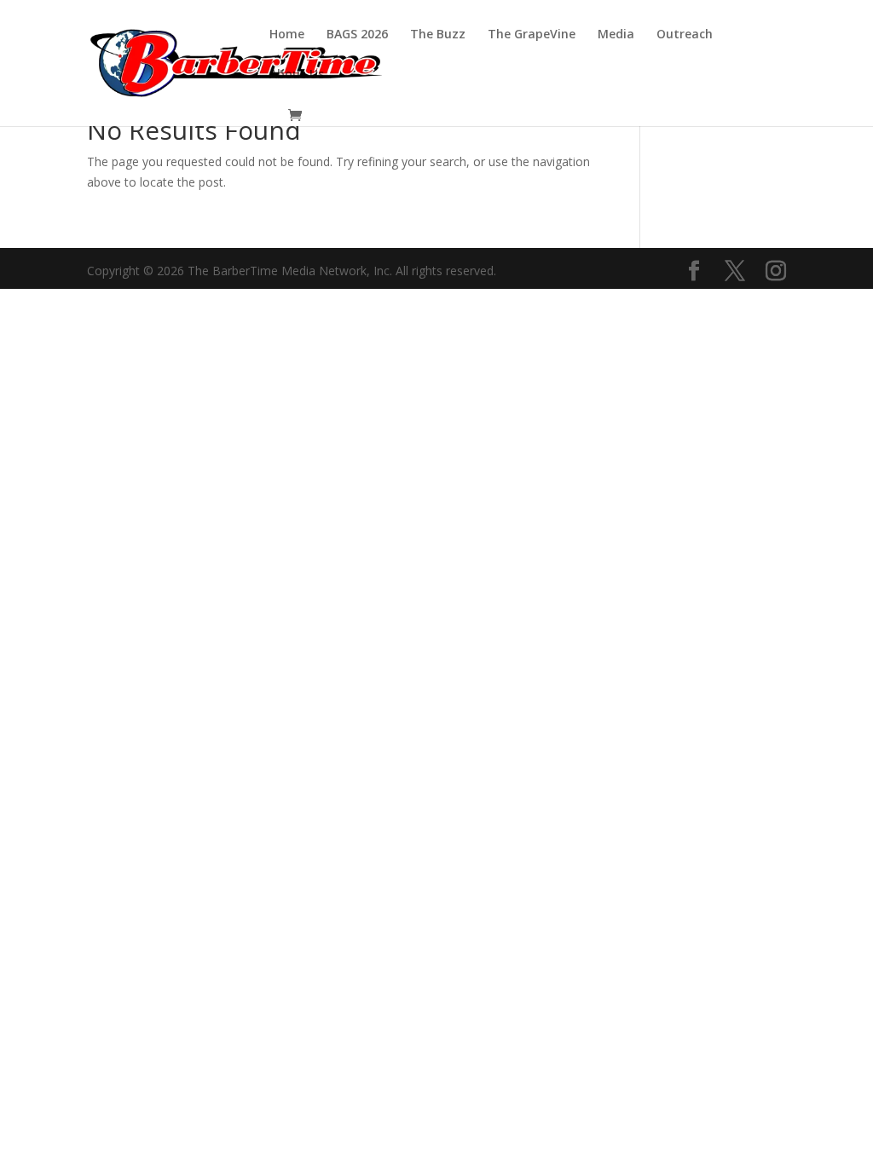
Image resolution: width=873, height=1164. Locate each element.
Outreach (684, 35)
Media (616, 35)
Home (286, 35)
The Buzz (437, 35)
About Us (296, 75)
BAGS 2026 (357, 35)
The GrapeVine (531, 35)
